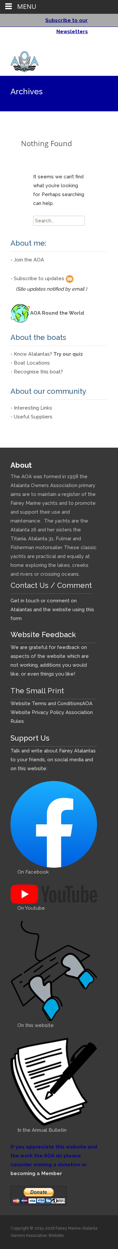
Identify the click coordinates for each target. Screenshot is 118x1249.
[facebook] (93, 46)
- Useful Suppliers (31, 417)
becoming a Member (36, 1173)
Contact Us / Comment (51, 585)
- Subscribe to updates (38, 278)
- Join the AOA (27, 260)
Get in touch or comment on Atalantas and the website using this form (52, 609)
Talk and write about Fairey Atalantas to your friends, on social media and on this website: (53, 759)
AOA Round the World (57, 313)
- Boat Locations (30, 363)
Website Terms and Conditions (46, 703)
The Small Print (37, 690)
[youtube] (101, 46)
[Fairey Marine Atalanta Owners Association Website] (19, 60)
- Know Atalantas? (46, 354)
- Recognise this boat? (36, 372)
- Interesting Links (31, 408)
